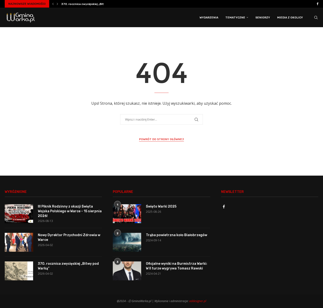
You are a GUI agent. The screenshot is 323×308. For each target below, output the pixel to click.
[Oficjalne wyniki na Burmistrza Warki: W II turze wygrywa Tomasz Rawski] (127, 270)
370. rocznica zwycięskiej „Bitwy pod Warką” (93, 4)
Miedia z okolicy (290, 17)
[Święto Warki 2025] (127, 213)
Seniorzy (262, 17)
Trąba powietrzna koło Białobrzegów (176, 235)
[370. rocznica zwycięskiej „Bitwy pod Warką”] (19, 270)
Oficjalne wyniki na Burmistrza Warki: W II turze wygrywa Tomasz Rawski (176, 266)
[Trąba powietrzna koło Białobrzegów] (127, 242)
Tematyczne (235, 17)
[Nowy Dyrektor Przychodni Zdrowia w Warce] (19, 242)
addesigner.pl (197, 301)
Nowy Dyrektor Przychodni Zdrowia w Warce (69, 237)
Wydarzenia (209, 17)
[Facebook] (317, 4)
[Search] (316, 17)
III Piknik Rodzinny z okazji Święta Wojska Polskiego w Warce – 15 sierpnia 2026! (70, 211)
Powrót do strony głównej (161, 139)
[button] (53, 4)
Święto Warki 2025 (161, 206)
